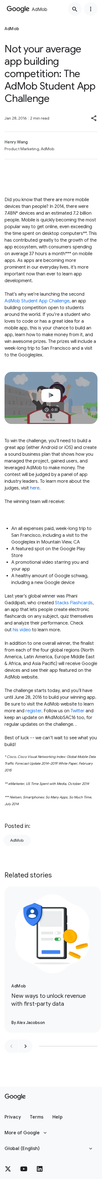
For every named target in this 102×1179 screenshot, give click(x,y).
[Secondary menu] (90, 9)
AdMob (17, 840)
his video (22, 630)
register (33, 711)
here (34, 488)
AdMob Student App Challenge (37, 301)
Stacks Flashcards (74, 603)
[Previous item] (11, 1046)
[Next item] (25, 1046)
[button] (94, 118)
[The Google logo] (15, 1096)
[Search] (75, 9)
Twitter (77, 711)
